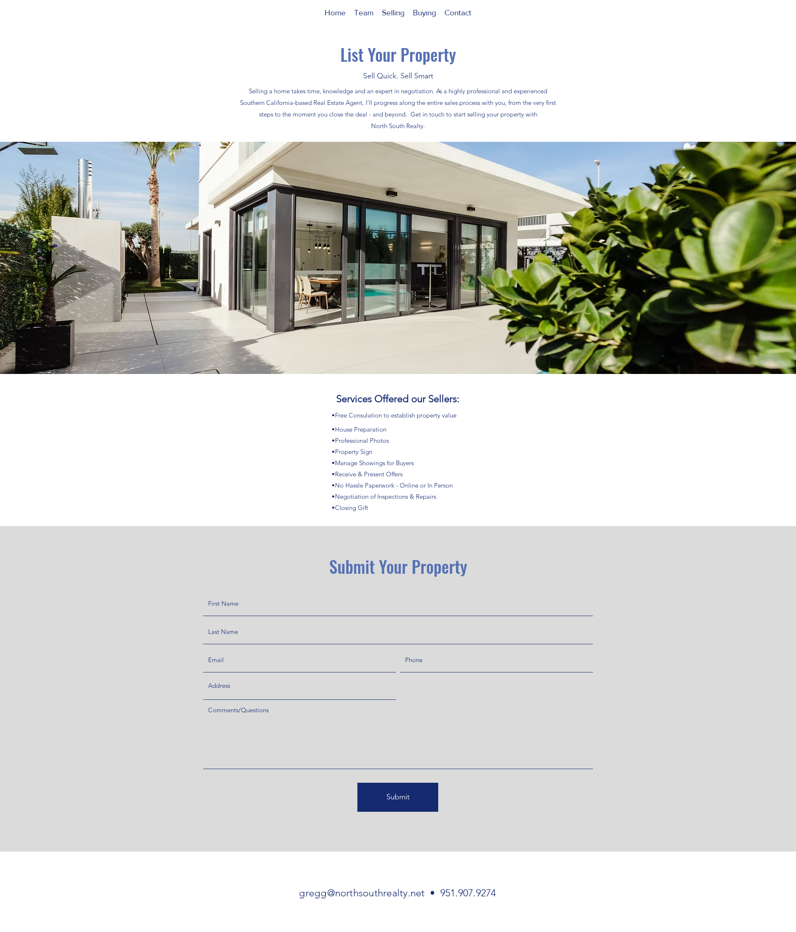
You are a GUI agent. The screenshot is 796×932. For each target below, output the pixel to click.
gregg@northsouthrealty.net (362, 893)
